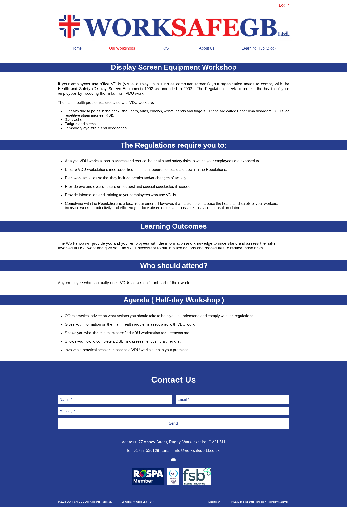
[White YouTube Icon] (173, 460)
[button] (86, 502)
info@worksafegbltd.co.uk (197, 450)
